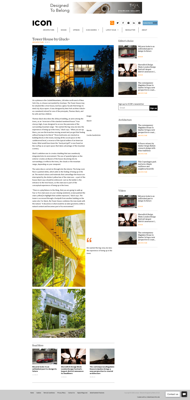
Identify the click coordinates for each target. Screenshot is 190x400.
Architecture (48, 30)
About (144, 30)
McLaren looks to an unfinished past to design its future (44, 369)
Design (63, 30)
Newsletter (130, 30)
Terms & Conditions (49, 393)
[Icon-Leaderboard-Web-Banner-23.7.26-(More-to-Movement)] (95, 8)
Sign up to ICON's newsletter (131, 104)
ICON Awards (91, 30)
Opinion (76, 30)
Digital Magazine (82, 393)
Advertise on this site (153, 397)
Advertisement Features (97, 393)
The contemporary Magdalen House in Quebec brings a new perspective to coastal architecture (102, 370)
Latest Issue (111, 30)
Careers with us (141, 397)
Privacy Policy (61, 393)
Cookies (38, 393)
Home (32, 393)
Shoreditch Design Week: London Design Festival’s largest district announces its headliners (72, 370)
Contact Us (71, 393)
